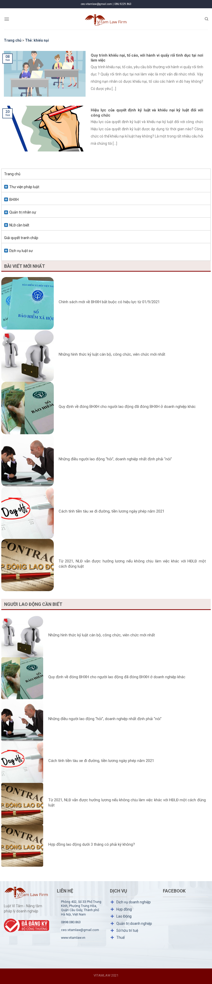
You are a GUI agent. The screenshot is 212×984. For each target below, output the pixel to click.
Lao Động (124, 916)
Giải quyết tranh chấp (21, 238)
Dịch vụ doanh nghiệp (133, 902)
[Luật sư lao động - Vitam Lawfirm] (106, 19)
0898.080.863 (71, 922)
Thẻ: (37, 40)
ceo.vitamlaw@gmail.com (80, 930)
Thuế (120, 937)
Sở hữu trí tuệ (127, 930)
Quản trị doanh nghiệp (134, 923)
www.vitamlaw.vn (73, 938)
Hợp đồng (124, 909)
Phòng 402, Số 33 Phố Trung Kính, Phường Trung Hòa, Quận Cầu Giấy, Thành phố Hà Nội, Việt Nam (81, 908)
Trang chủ (12, 174)
